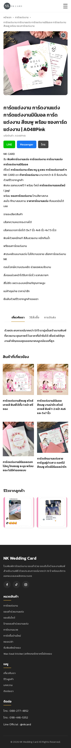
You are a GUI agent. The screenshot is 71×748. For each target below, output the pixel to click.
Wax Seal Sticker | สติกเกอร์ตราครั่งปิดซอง (27, 654)
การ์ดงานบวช (10, 630)
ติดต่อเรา (8, 691)
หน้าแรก (7, 17)
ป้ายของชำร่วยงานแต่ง (15, 624)
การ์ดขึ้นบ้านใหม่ (12, 636)
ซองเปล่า (8, 642)
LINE (9, 144)
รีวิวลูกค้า (8, 679)
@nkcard (25, 724)
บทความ (8, 685)
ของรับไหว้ (9, 618)
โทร (43, 144)
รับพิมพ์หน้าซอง (12, 648)
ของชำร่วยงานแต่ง (13, 612)
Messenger (26, 144)
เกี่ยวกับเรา (9, 673)
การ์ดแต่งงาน (21, 17)
